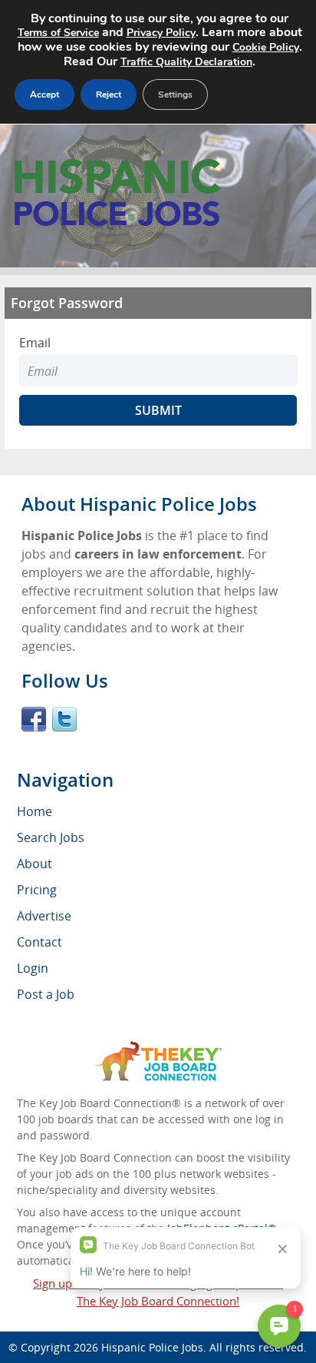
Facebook (33, 719)
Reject (108, 94)
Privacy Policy (161, 32)
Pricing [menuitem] (37, 889)
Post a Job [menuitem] (45, 994)
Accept (44, 94)
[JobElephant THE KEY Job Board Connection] (158, 1048)
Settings (175, 94)
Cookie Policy (265, 47)
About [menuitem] (34, 863)
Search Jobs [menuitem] (50, 837)
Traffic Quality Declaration (186, 62)
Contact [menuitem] (39, 942)
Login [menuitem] (32, 968)
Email (35, 342)
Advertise (44, 915)
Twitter (64, 719)
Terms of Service (58, 32)
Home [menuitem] (34, 811)
